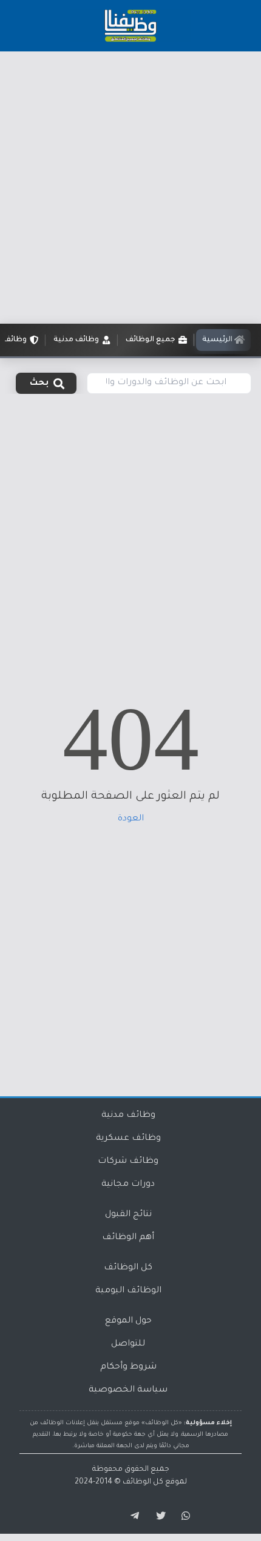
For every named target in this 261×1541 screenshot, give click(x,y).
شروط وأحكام (128, 1367)
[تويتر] (157, 1516)
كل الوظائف (128, 1268)
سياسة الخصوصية (128, 1390)
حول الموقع (128, 1321)
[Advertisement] (130, 187)
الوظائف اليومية (128, 1291)
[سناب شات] (183, 1516)
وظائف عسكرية (128, 1138)
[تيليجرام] (130, 1516)
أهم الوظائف (128, 1238)
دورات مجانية (128, 1184)
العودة (131, 819)
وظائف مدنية (128, 1116)
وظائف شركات (128, 1161)
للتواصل (128, 1344)
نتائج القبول (128, 1215)
